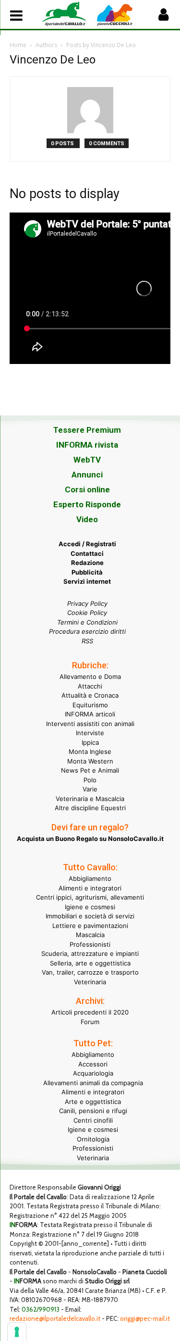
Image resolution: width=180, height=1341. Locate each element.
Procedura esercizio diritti (87, 631)
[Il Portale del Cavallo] (66, 13)
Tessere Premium (87, 430)
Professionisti (90, 944)
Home (18, 45)
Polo (90, 780)
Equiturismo (90, 705)
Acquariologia (93, 1073)
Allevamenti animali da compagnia (93, 1083)
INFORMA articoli (90, 714)
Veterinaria (90, 982)
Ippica (90, 742)
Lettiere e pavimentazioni (90, 925)
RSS (87, 641)
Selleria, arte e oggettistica (90, 963)
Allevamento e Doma (90, 676)
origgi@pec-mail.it (145, 1318)
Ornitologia (93, 1139)
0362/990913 (41, 1309)
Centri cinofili (93, 1120)
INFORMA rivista (87, 445)
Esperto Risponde (87, 504)
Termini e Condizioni (87, 622)
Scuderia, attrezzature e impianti (90, 953)
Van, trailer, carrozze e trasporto (90, 972)
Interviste (90, 733)
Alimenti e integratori (90, 888)
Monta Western (90, 761)
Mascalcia (90, 935)
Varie (90, 789)
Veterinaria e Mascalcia (90, 798)
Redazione (87, 562)
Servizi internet (87, 581)
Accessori (93, 1064)
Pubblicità (87, 572)
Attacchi (90, 686)
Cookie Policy (87, 612)
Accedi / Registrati (87, 544)
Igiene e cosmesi (90, 907)
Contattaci (87, 553)
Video (87, 519)
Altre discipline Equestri (90, 808)
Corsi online (87, 489)
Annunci (87, 474)
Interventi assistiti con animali (90, 723)
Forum (90, 1022)
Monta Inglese (90, 751)
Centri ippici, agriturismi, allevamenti (90, 897)
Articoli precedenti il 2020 (90, 1012)
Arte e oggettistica (93, 1101)
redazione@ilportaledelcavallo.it (55, 1318)
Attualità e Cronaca (90, 695)
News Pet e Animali (90, 770)
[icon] (163, 17)
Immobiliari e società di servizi (90, 916)
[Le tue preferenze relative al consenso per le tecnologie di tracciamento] (17, 1332)
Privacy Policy (87, 603)
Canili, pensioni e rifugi (93, 1111)
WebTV (87, 459)
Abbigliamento (90, 878)
